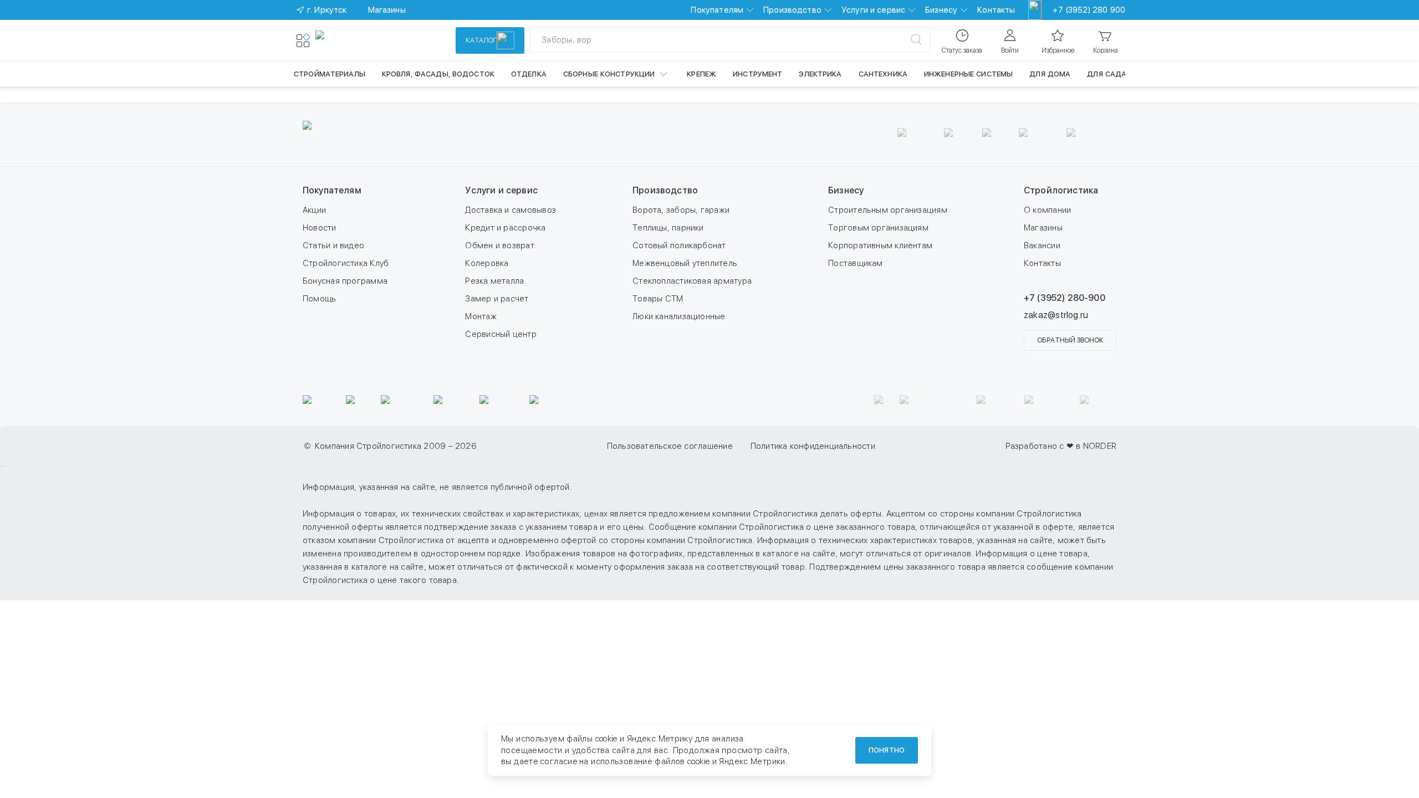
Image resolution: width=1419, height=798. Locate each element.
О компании (1047, 210)
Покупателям (717, 10)
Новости (319, 228)
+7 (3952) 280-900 (1064, 298)
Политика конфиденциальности (813, 446)
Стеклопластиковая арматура (692, 281)
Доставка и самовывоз (510, 210)
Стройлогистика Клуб (346, 263)
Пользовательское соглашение (670, 446)
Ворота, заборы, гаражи (680, 210)
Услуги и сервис (873, 10)
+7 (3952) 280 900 (1089, 10)
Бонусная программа (345, 281)
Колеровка (486, 263)
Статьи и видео (333, 245)
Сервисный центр (500, 334)
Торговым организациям (878, 228)
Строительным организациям (887, 210)
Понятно (887, 750)
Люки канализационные (679, 316)
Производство (792, 10)
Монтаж (480, 316)
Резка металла (494, 281)
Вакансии (1042, 245)
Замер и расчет (496, 299)
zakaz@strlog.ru (1056, 315)
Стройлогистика (1061, 190)
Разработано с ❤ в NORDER (1060, 446)
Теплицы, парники (668, 228)
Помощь (319, 299)
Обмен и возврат (499, 245)
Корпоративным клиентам (880, 245)
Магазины (1043, 228)
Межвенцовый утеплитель (684, 263)
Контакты (996, 10)
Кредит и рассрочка (505, 228)
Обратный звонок (1070, 340)
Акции (314, 210)
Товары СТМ (657, 299)
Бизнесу (941, 10)
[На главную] (355, 40)
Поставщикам (855, 263)
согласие (559, 761)
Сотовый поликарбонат (679, 245)
